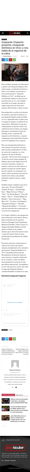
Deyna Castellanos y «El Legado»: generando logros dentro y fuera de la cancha (22, 351)
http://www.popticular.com (15, 372)
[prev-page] (3, 426)
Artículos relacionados (8, 395)
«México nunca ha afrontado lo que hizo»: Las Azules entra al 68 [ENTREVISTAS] (19, 401)
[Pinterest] (10, 59)
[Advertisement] (15, 15)
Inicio (3, 37)
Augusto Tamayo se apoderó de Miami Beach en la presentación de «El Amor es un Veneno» (8, 351)
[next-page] (5, 426)
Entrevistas (7, 37)
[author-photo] (15, 367)
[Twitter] (6, 59)
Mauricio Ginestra (7, 56)
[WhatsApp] (14, 59)
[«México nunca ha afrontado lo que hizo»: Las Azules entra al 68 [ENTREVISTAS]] (6, 401)
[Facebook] (3, 59)
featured (10, 329)
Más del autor (19, 395)
